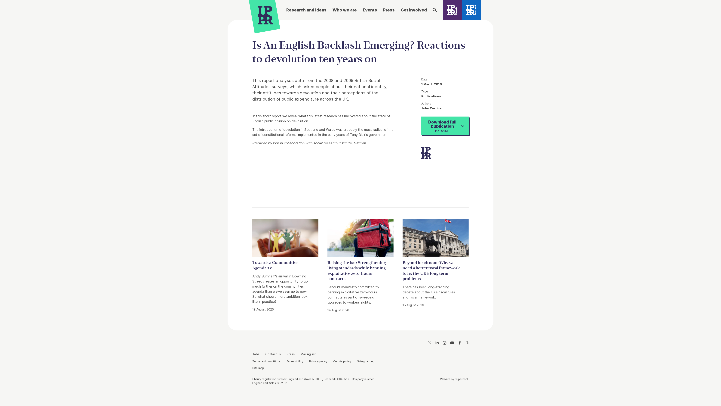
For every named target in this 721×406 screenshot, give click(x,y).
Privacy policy (318, 361)
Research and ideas (306, 10)
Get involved (414, 10)
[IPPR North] (452, 10)
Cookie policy (342, 361)
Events (370, 10)
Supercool (461, 379)
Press (389, 10)
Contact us (273, 354)
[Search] (435, 10)
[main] (360, 172)
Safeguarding (365, 361)
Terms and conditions (266, 361)
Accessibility (295, 361)
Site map (258, 368)
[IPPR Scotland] (471, 10)
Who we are (345, 10)
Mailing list (308, 354)
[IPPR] (265, 14)
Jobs (255, 354)
